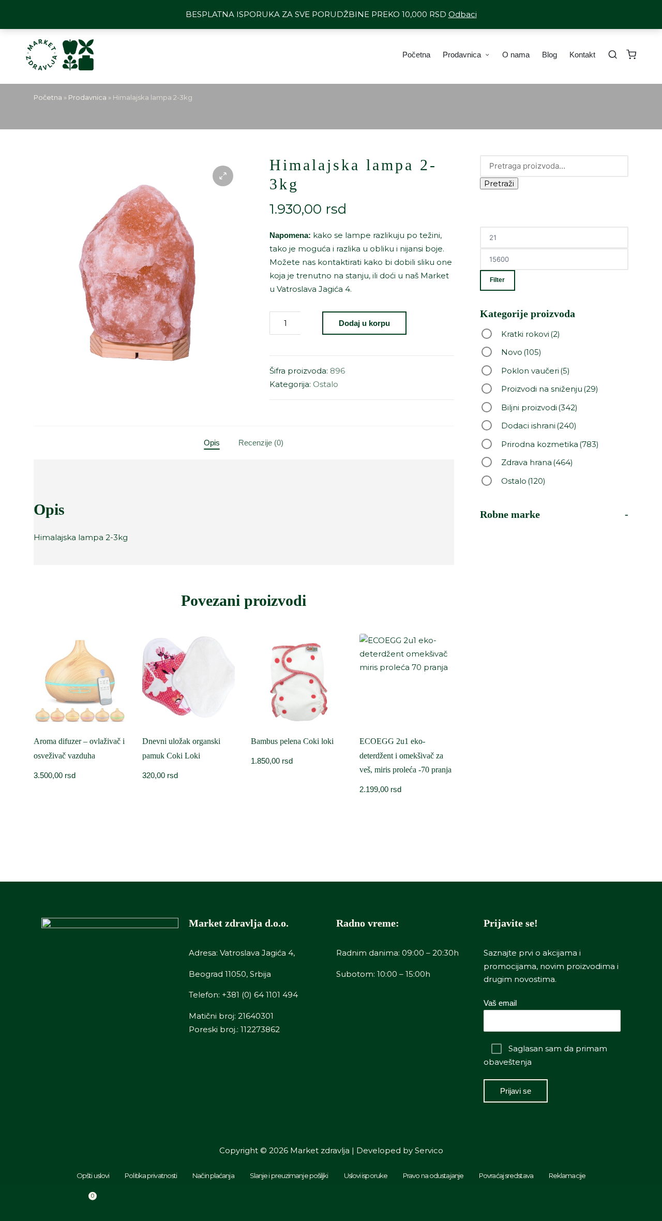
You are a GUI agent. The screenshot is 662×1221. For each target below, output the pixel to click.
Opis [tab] (212, 442)
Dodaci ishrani (539, 425)
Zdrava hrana (537, 462)
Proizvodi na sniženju (549, 389)
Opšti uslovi (93, 1175)
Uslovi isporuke (366, 1175)
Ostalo (325, 384)
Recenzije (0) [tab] (260, 442)
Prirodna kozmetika (550, 444)
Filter (497, 280)
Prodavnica (87, 97)
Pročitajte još (80, 724)
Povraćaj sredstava (506, 1175)
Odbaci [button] (462, 14)
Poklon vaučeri (535, 371)
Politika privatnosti (151, 1175)
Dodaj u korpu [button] (188, 724)
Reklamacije (567, 1175)
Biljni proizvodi (539, 407)
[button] (223, 176)
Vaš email (500, 1003)
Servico (429, 1150)
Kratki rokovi (530, 334)
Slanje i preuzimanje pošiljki (289, 1175)
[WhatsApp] (413, 1203)
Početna (48, 97)
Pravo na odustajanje (433, 1175)
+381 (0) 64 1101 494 (260, 995)
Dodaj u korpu (364, 323)
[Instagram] (579, 1203)
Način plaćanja (213, 1175)
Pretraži (499, 183)
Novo (521, 352)
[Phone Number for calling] (248, 1203)
